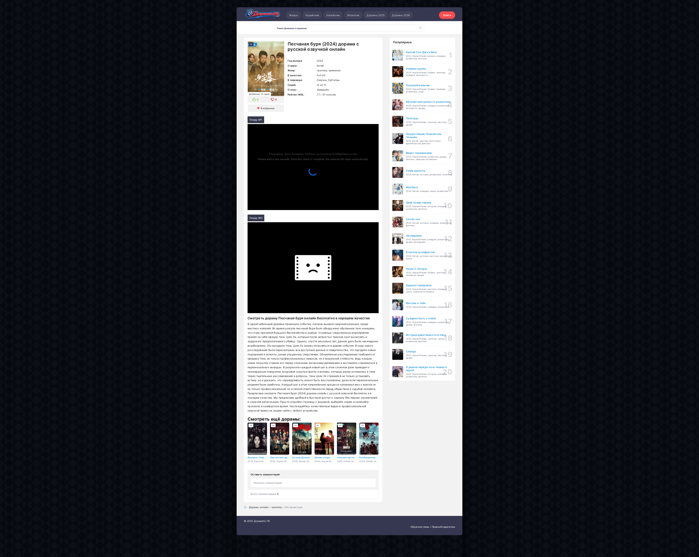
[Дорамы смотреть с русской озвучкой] (262, 15)
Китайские (333, 15)
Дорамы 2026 (401, 15)
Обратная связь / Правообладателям (432, 526)
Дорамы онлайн (259, 507)
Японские (353, 15)
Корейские (312, 15)
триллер (276, 507)
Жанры (293, 15)
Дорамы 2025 (376, 15)
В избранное (268, 108)
